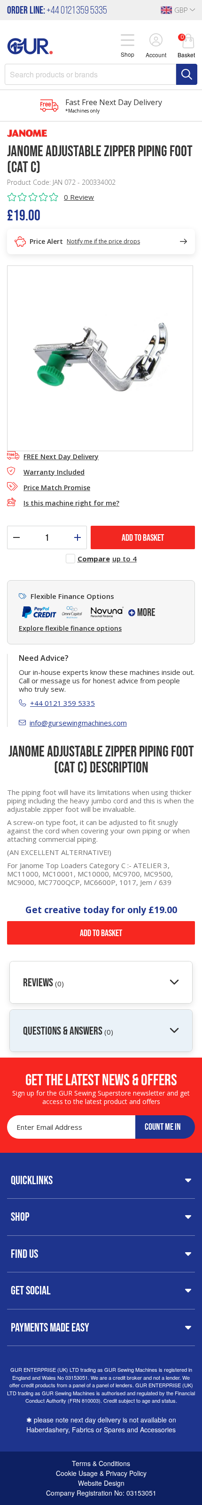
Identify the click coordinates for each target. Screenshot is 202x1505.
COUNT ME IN (163, 1126)
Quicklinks (32, 1180)
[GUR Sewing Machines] (30, 45)
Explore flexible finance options (70, 628)
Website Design (101, 1483)
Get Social (31, 1290)
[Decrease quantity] (16, 537)
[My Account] (156, 40)
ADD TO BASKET (143, 537)
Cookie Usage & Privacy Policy (101, 1473)
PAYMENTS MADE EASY (50, 1327)
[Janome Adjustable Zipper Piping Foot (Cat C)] (100, 357)
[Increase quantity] (77, 537)
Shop (20, 1216)
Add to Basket (101, 933)
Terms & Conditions (101, 1463)
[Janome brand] (101, 133)
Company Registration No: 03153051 (101, 1492)
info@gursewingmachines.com (78, 722)
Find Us (24, 1253)
